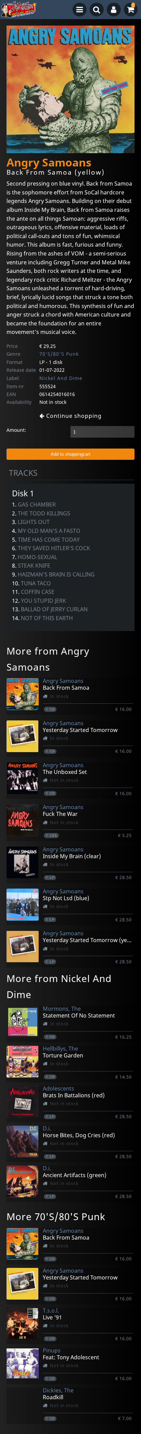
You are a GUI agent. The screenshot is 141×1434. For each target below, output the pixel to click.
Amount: (16, 430)
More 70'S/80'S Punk (56, 1216)
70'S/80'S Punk (59, 354)
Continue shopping (73, 416)
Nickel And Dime (60, 378)
